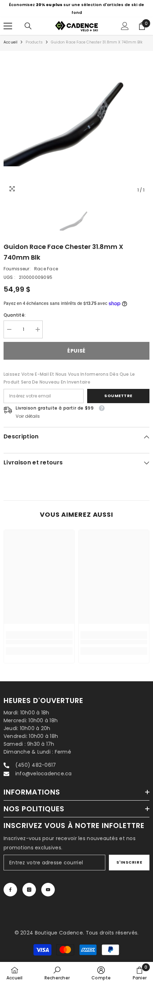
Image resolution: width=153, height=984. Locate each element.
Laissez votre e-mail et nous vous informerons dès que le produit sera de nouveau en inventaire (69, 378)
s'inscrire (129, 862)
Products (34, 42)
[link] (39, 642)
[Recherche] (28, 26)
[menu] (8, 26)
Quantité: (15, 315)
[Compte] (125, 26)
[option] (76, 8)
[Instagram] (29, 889)
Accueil (10, 42)
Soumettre (118, 396)
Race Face (46, 269)
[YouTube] (48, 889)
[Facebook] (10, 889)
